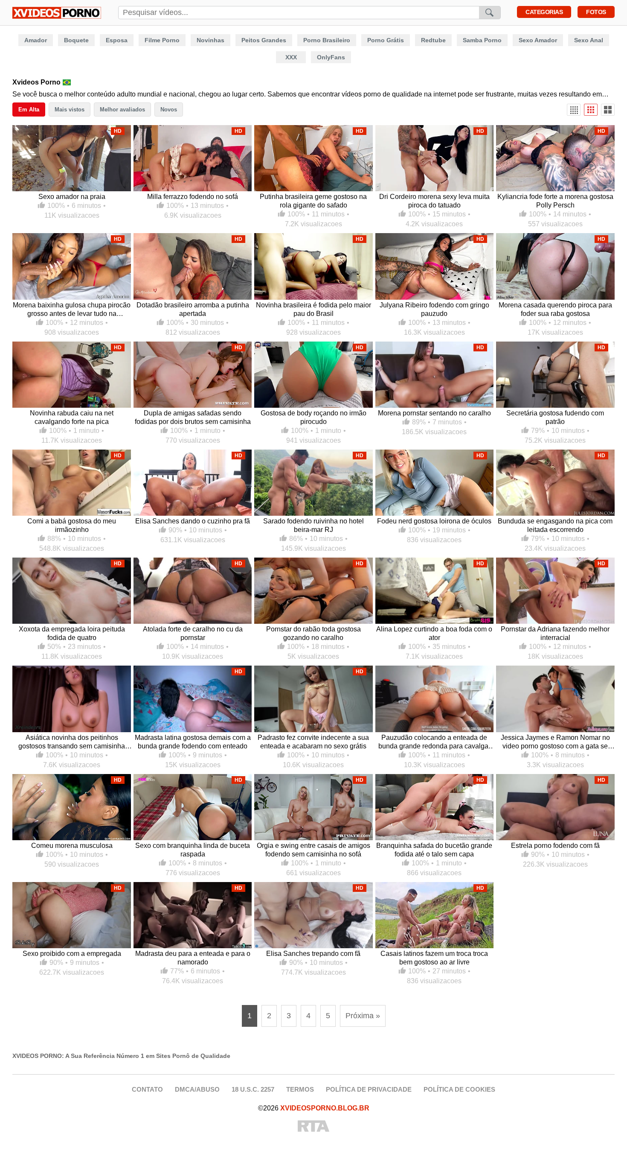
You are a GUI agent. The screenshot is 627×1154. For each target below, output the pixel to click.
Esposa (117, 40)
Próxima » (362, 1015)
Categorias (544, 12)
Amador (35, 40)
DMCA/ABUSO (197, 1089)
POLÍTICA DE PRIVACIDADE (369, 1089)
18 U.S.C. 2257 (253, 1089)
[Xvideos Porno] (56, 13)
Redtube (433, 40)
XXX (291, 57)
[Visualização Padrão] (591, 110)
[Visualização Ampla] (608, 110)
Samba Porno (482, 40)
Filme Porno (162, 40)
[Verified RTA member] (313, 1127)
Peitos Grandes (263, 40)
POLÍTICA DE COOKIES (459, 1089)
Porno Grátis (385, 40)
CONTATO (147, 1089)
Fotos (596, 12)
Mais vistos (69, 109)
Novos (168, 109)
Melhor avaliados (122, 109)
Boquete (76, 40)
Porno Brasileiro (326, 40)
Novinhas (210, 40)
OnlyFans (331, 57)
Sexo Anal (588, 40)
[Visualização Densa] (574, 110)
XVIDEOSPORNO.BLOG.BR (324, 1108)
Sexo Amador (538, 40)
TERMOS (300, 1089)
